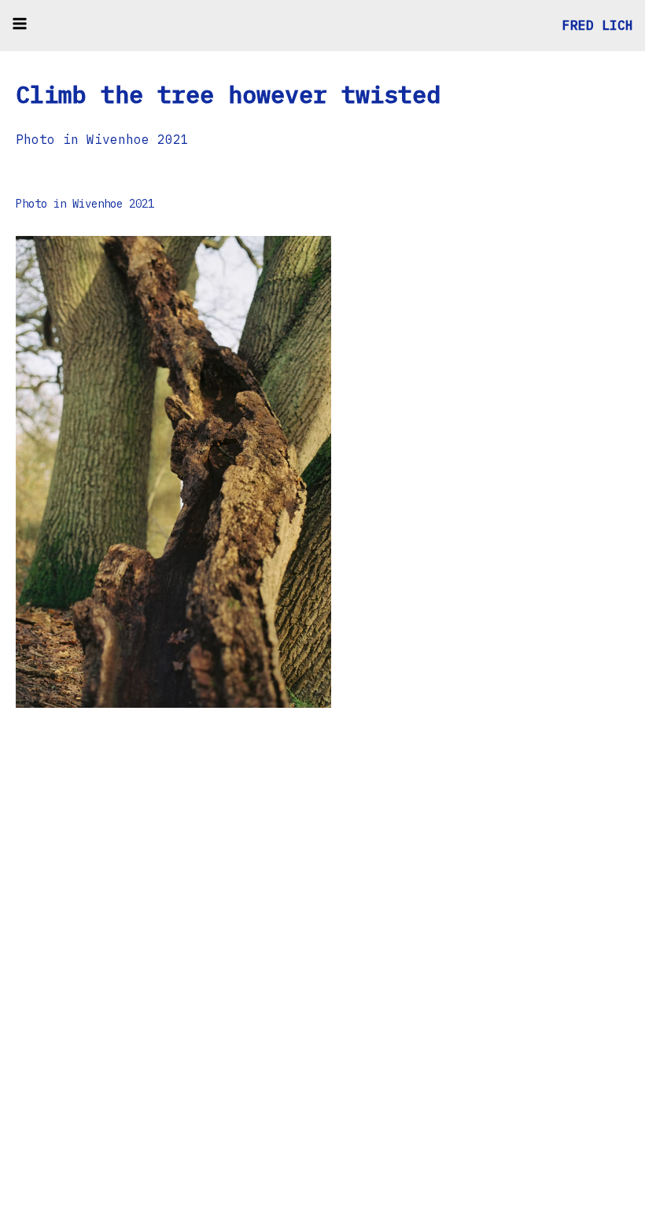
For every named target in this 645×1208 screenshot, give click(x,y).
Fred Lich (597, 25)
